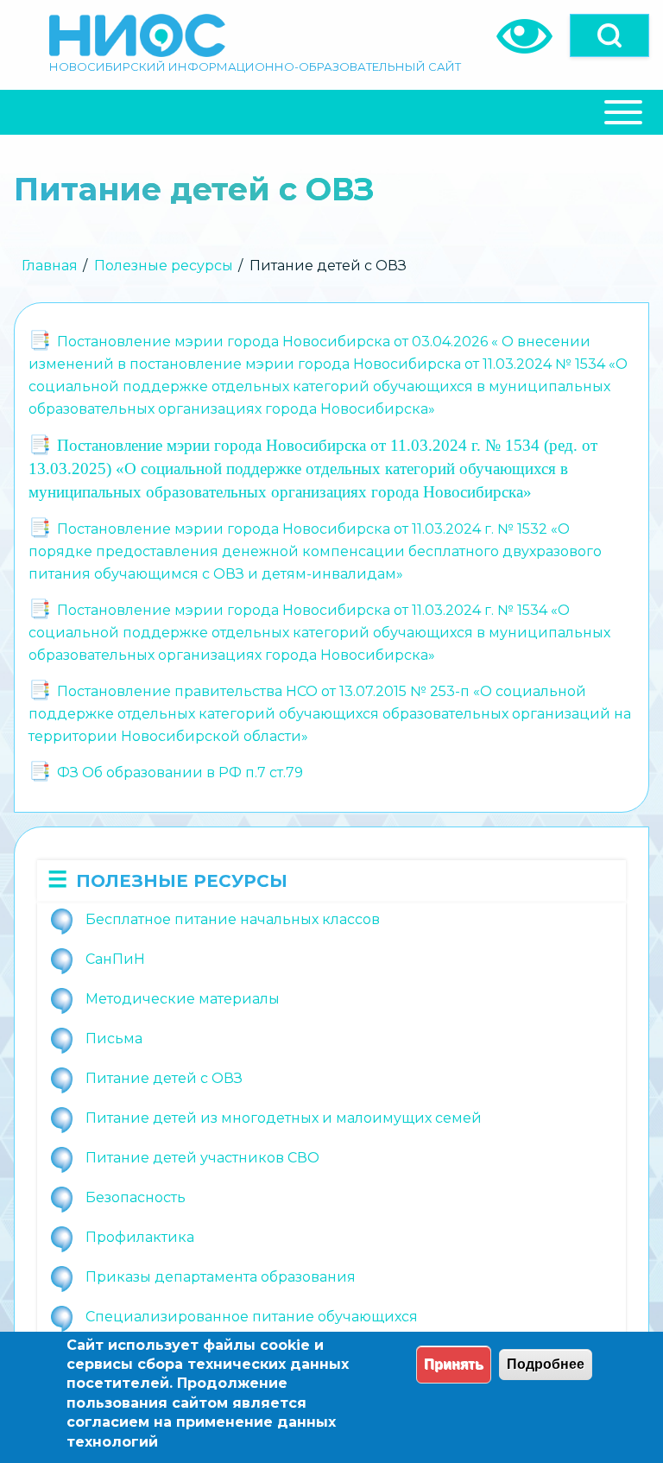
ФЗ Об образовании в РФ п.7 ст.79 (180, 772)
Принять (453, 1364)
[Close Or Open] (331, 112)
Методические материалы (182, 999)
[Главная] (137, 35)
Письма (113, 1038)
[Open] (609, 35)
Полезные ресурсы (163, 265)
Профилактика (139, 1237)
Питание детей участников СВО (202, 1158)
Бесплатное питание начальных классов (232, 919)
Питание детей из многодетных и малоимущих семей (283, 1118)
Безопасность (135, 1197)
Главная (50, 265)
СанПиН (115, 959)
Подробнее (545, 1364)
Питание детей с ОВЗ (164, 1078)
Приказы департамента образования (220, 1277)
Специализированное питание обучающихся (251, 1316)
